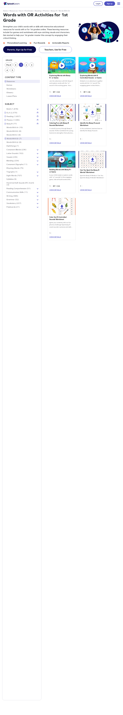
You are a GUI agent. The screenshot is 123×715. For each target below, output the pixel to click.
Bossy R (54, 11)
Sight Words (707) (14, 176)
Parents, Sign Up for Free (19, 49)
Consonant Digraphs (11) (16, 164)
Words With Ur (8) (14, 142)
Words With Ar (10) (14, 127)
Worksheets (11, 89)
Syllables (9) (11, 179)
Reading (38, 11)
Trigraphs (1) (11, 172)
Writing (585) (12, 196)
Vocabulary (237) (13, 203)
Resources (14, 11)
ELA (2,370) (11, 113)
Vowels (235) (12, 157)
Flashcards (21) (13, 207)
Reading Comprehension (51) (18, 188)
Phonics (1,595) (13, 120)
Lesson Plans (11, 96)
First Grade (29, 11)
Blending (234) (12, 161)
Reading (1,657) (13, 116)
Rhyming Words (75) (15, 168)
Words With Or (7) (14, 139)
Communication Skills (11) (17, 192)
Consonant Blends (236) (16, 150)
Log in (98, 4)
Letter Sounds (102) (14, 153)
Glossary (9, 92)
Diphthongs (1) (12, 146)
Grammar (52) (12, 199)
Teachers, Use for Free (55, 49)
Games (9, 85)
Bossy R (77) (11, 124)
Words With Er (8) (13, 131)
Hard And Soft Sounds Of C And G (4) (20, 184)
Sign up (109, 4)
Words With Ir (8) (13, 135)
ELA (21, 11)
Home (5, 11)
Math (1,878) (12, 109)
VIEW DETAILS (55, 96)
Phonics (46, 11)
